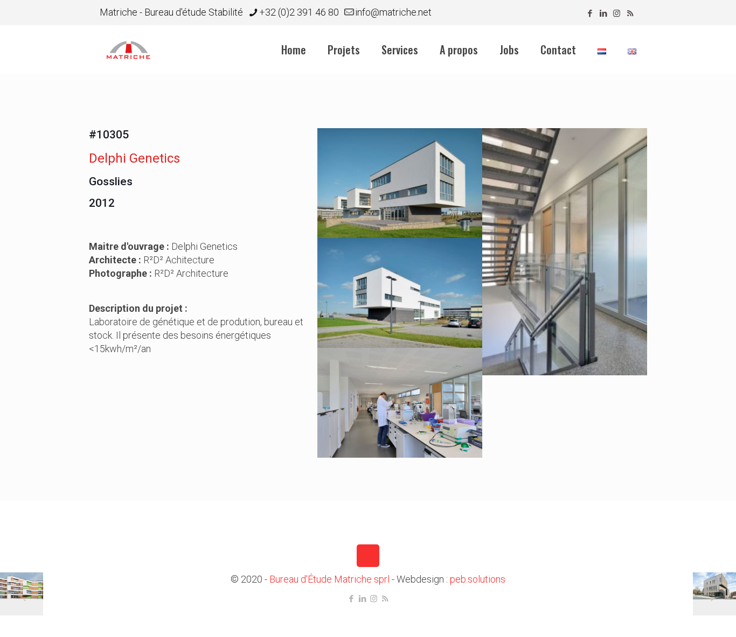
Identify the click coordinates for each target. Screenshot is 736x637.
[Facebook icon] (590, 13)
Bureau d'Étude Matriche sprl (329, 579)
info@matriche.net (393, 12)
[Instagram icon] (617, 13)
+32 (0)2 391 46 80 (299, 12)
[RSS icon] (630, 13)
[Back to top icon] (368, 555)
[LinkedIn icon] (603, 13)
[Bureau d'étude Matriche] (128, 49)
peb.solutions (477, 579)
